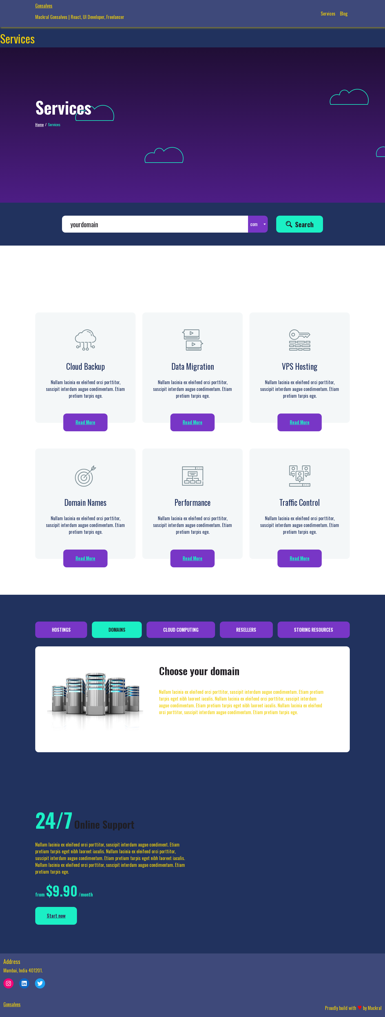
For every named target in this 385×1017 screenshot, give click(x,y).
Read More (85, 422)
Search (304, 224)
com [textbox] (254, 224)
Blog (344, 13)
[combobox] (258, 224)
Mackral (375, 1008)
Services (328, 13)
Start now (56, 915)
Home (39, 124)
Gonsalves (43, 5)
